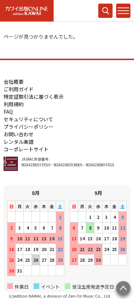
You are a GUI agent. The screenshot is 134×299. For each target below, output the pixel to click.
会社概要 (14, 81)
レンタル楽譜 (19, 141)
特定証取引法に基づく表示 (34, 96)
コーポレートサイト (26, 149)
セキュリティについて (28, 119)
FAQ (8, 111)
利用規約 (14, 104)
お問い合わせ (19, 134)
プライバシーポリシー (29, 126)
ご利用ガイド (19, 89)
